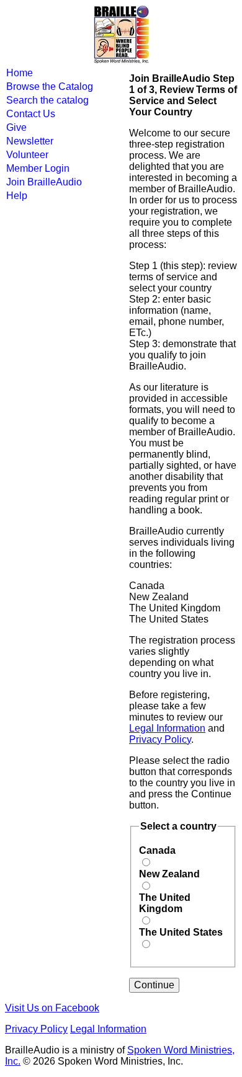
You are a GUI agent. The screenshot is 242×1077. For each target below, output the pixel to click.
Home (19, 73)
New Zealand (169, 874)
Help (16, 195)
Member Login (37, 168)
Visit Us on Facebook (52, 1008)
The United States (181, 932)
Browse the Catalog (49, 86)
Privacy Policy (160, 739)
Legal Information (167, 728)
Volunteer (27, 154)
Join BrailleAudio (44, 182)
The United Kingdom (164, 903)
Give (16, 127)
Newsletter (29, 141)
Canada (157, 850)
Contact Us (30, 114)
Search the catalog (47, 100)
